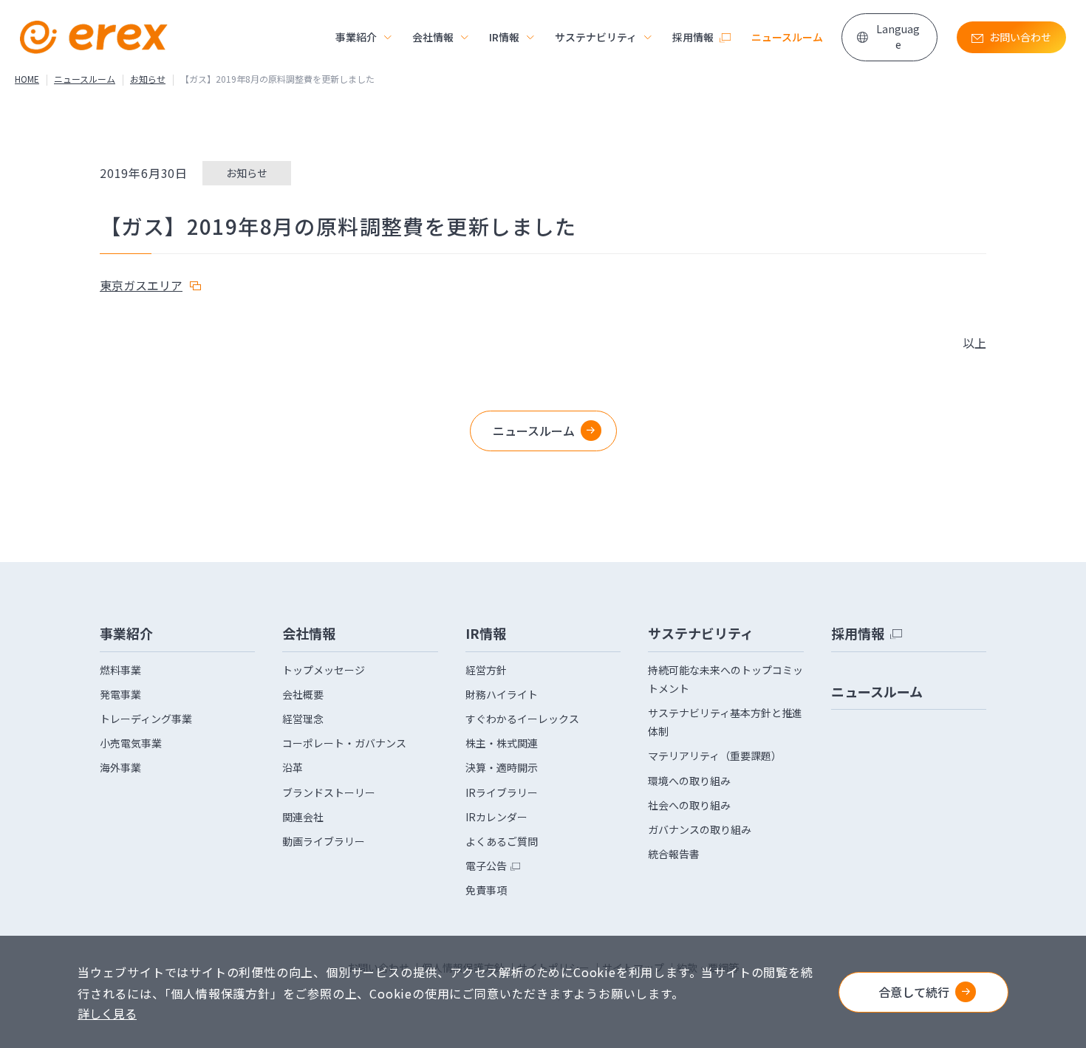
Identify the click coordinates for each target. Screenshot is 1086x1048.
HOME (27, 78)
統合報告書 (674, 853)
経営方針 (486, 669)
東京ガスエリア (141, 285)
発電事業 (120, 694)
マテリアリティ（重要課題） (715, 755)
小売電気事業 (131, 743)
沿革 (292, 767)
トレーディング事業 (146, 718)
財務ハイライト (501, 694)
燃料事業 (120, 669)
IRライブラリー (501, 792)
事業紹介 (356, 37)
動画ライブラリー (323, 841)
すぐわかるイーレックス (522, 718)
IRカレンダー (496, 816)
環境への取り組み (689, 780)
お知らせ (147, 78)
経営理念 (303, 718)
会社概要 (303, 694)
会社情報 (433, 37)
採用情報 (693, 37)
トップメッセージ (323, 669)
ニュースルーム (787, 37)
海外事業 (120, 767)
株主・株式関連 (501, 743)
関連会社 (303, 816)
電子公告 (486, 865)
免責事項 (486, 890)
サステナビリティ (596, 37)
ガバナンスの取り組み (699, 829)
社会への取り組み (689, 805)
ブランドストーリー (328, 792)
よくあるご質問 (501, 841)
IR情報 (504, 37)
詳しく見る (107, 1013)
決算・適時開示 (501, 767)
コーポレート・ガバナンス (344, 743)
